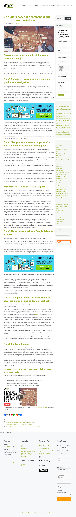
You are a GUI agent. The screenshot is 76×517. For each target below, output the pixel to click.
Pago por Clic (11, 420)
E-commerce (59, 166)
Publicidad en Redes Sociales (28, 452)
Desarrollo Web (60, 162)
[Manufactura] (64, 69)
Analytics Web (59, 145)
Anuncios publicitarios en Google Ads (13, 422)
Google (7, 420)
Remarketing (24, 448)
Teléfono (60, 55)
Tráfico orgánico (60, 221)
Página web (59, 467)
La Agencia (24, 5)
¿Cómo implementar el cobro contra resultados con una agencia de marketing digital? (23, 427)
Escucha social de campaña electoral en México (62, 173)
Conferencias (59, 5)
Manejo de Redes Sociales (62, 193)
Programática (24, 456)
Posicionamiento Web (61, 206)
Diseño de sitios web (44, 445)
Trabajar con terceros (39, 513)
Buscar (68, 18)
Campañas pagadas (60, 153)
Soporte (23, 464)
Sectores (37, 5)
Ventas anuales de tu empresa (62, 77)
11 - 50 (60, 85)
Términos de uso (31, 513)
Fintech (58, 183)
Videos (58, 223)
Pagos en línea (24, 466)
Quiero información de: (62, 90)
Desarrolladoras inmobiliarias (63, 160)
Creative (58, 158)
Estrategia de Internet (61, 179)
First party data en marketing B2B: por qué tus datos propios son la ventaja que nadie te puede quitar (63, 121)
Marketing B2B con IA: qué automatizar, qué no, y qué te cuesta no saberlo (63, 127)
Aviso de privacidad (23, 513)
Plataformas (44, 5)
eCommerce (42, 447)
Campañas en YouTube (44, 453)
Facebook (37, 314)
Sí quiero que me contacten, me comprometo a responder (64, 499)
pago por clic (30, 422)
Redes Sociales (59, 211)
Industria (60, 64)
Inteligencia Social (60, 191)
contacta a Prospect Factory (41, 408)
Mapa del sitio (47, 513)
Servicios (30, 5)
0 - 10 (60, 84)
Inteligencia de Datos (61, 189)
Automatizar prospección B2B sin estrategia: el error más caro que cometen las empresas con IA (63, 109)
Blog (64, 5)
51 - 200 (60, 86)
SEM (17, 420)
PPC (15, 420)
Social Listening (60, 219)
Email (59, 50)
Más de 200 (61, 88)
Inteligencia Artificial (61, 187)
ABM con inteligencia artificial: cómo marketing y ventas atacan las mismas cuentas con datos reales (63, 133)
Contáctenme (60, 95)
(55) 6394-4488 (7, 446)
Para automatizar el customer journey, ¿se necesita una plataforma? (19, 424)
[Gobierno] (64, 70)
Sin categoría (59, 217)
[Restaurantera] (64, 67)
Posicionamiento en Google (62, 204)
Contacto (68, 5)
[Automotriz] (64, 68)
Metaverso (58, 200)
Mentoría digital (52, 5)
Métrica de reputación (26, 453)
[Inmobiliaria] (64, 66)
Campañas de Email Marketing (46, 450)
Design (58, 164)
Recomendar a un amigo (9, 462)
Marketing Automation (61, 196)
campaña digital (24, 422)
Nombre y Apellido (61, 46)
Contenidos (59, 155)
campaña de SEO (48, 224)
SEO (19, 420)
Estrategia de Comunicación (62, 176)
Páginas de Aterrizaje (44, 448)
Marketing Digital (60, 198)
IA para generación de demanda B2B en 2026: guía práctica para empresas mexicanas (63, 115)
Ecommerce (59, 168)
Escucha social (59, 170)
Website (59, 59)
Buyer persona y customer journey (62, 150)
